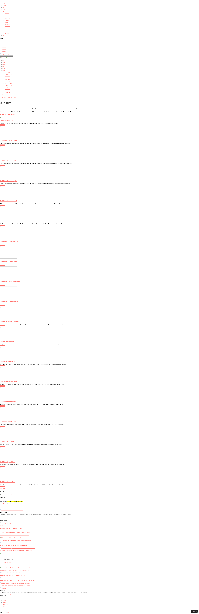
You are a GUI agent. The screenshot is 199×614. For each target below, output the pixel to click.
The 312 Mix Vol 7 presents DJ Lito (7, 361)
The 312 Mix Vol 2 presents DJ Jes (7, 462)
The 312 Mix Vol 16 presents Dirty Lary (8, 181)
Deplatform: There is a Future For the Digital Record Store (12, 575)
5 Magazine (4, 598)
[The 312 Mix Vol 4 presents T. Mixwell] (8, 418)
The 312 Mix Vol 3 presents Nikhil (7, 442)
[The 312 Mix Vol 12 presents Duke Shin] (8, 258)
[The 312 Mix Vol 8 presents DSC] (8, 338)
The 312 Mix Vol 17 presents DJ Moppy (8, 140)
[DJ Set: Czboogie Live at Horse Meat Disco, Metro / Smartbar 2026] (9, 542)
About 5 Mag (5, 604)
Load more (2, 488)
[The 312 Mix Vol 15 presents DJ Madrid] (8, 198)
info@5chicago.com (9, 594)
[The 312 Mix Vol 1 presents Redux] (8, 479)
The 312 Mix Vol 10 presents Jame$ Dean (9, 301)
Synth (6, 27)
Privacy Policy (5, 608)
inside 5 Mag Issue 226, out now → (52, 498)
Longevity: (3, 497)
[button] (194, 611)
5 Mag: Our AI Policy (6, 609)
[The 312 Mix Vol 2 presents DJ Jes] (8, 458)
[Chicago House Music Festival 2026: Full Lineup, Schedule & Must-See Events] (11, 537)
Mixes (3, 7)
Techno (6, 31)
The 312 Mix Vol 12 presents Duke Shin (8, 261)
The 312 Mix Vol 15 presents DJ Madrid (8, 201)
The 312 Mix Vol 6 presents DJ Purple (8, 381)
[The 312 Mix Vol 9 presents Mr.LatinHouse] (8, 318)
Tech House (7, 29)
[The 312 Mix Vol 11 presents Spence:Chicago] (8, 278)
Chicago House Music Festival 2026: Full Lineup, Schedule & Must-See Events (15, 540)
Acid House (7, 13)
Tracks (3, 3)
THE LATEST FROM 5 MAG (6, 559)
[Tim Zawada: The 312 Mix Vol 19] (3, 117)
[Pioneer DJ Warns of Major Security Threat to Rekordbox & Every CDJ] (15, 532)
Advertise (4, 602)
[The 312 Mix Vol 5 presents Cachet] (8, 398)
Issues (1, 525)
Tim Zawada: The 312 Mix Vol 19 (7, 120)
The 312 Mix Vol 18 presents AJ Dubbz (8, 161)
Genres (3, 11)
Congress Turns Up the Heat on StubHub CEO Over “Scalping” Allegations (15, 585)
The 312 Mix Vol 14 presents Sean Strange (9, 221)
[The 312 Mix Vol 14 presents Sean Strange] (8, 218)
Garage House (7, 24)
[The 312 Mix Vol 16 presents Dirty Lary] (8, 177)
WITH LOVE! (3, 512)
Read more (2, 125)
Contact (4, 606)
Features (4, 5)
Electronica (7, 22)
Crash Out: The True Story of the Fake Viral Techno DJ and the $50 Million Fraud (16, 550)
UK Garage (7, 33)
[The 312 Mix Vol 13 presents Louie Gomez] (8, 238)
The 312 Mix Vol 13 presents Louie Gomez (9, 241)
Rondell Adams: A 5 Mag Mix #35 (7, 114)
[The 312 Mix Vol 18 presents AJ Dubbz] (8, 157)
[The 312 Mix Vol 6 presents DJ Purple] (8, 378)
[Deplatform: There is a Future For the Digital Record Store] (11, 572)
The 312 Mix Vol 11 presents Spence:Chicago (10, 281)
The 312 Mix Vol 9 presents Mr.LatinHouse (9, 321)
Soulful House (7, 26)
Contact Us (3, 51)
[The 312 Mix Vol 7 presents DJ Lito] (8, 358)
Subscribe (4, 600)
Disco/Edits (7, 20)
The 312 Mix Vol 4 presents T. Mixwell (8, 421)
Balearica (6, 16)
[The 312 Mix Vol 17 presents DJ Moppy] (8, 137)
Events (3, 9)
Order (1, 516)
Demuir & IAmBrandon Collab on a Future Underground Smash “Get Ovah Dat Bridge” (17, 580)
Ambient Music (8, 14)
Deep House (7, 18)
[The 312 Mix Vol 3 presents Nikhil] (8, 438)
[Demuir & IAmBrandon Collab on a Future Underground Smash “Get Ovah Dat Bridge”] (17, 578)
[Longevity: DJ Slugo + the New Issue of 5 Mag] (6, 523)
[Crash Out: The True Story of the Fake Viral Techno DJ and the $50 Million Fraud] (17, 548)
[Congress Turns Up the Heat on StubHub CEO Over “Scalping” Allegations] (15, 583)
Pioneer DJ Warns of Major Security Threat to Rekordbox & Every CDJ (14, 535)
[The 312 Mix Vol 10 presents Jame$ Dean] (8, 298)
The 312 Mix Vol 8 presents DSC (7, 341)
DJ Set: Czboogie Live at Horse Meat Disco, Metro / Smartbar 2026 (13, 545)
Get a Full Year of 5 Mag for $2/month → (15, 501)
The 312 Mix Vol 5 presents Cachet (8, 401)
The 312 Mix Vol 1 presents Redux (7, 482)
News (3, 1)
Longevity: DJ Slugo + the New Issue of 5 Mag (11, 528)
